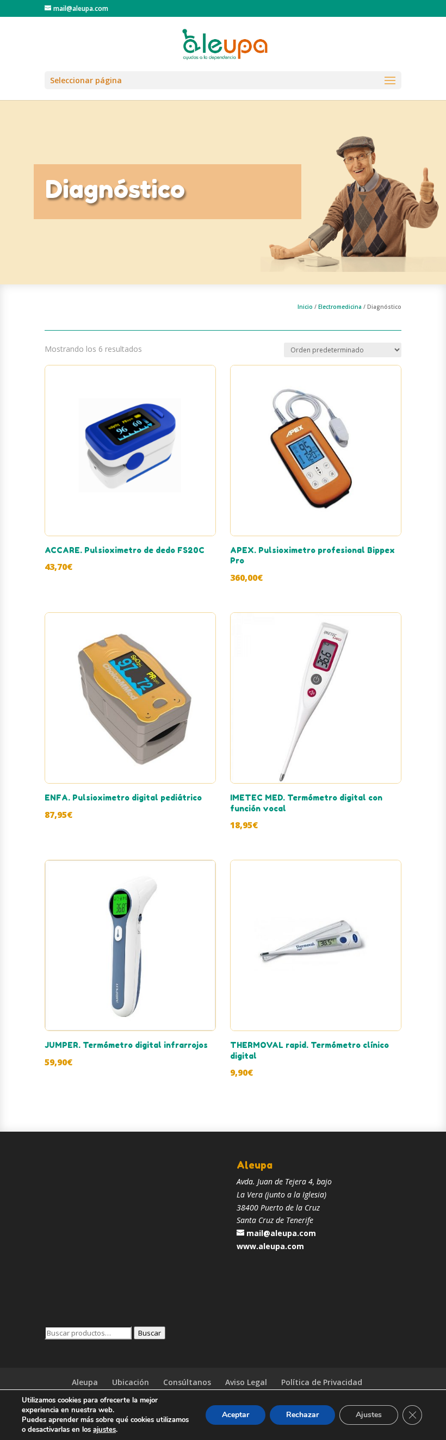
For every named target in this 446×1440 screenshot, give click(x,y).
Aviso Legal (246, 1382)
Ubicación (130, 1382)
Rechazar (302, 1415)
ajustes (104, 1430)
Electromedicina (340, 307)
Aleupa (85, 1382)
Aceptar (235, 1415)
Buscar (149, 1333)
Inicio (305, 307)
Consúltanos (187, 1382)
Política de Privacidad (321, 1382)
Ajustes (369, 1415)
